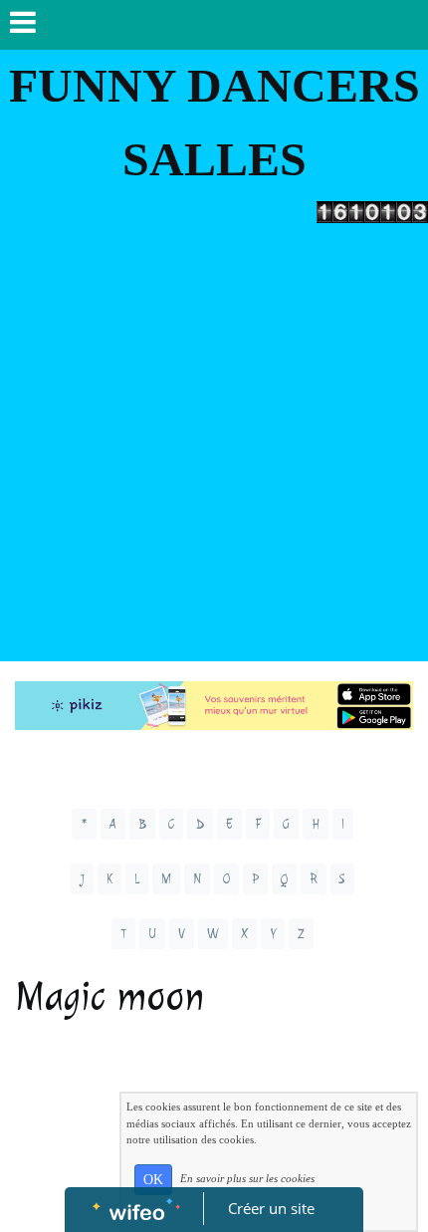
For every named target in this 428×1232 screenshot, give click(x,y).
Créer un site (271, 1208)
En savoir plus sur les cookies (247, 1178)
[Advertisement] (214, 447)
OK (153, 1179)
